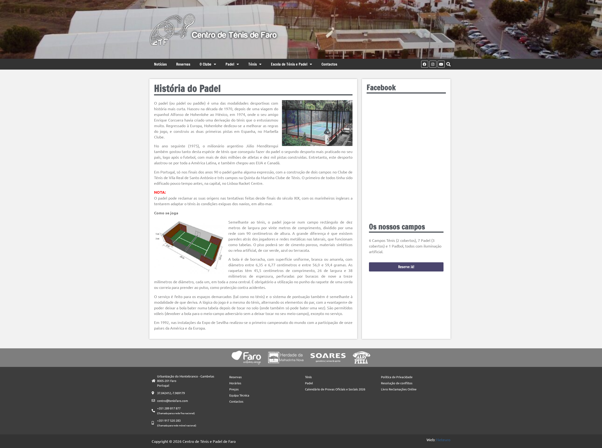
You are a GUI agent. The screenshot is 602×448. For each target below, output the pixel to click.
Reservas (183, 64)
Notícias (160, 64)
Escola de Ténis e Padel (289, 64)
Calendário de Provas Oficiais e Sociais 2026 (335, 389)
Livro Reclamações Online (398, 389)
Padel (230, 64)
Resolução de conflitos (396, 383)
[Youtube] (441, 64)
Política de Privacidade (396, 377)
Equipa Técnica (239, 395)
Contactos (329, 64)
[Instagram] (432, 64)
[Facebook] (424, 64)
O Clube (205, 64)
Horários (235, 383)
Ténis (252, 64)
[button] (448, 64)
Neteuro (443, 439)
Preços (234, 389)
